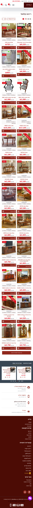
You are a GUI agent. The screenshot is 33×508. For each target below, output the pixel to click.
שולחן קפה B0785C (9, 206)
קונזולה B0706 (24, 152)
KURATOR (24, 38)
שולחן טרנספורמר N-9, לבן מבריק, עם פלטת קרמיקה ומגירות (21, 371)
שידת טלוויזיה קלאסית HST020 (9, 315)
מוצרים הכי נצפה (17, 363)
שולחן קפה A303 (9, 42)
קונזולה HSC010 (24, 179)
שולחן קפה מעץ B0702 (9, 233)
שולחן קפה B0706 (24, 206)
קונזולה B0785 (9, 152)
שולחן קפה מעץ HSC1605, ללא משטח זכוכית (24, 260)
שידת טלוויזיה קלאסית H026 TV (24, 315)
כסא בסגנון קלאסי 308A (24, 97)
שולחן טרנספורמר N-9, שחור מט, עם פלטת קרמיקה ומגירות (6, 371)
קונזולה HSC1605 (9, 179)
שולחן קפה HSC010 (24, 233)
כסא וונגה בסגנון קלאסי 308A (9, 97)
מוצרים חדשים (27, 363)
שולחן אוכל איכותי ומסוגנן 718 (24, 42)
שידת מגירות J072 (24, 343)
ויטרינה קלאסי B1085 (24, 69)
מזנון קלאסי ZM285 (8, 125)
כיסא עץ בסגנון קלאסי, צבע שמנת (9, 70)
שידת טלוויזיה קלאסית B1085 (9, 259)
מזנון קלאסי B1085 (24, 125)
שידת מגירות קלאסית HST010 (9, 343)
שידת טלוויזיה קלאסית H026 (8, 288)
